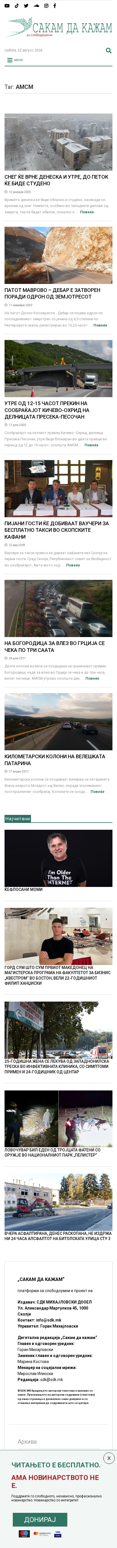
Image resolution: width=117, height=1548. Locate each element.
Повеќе (87, 212)
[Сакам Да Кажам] (58, 41)
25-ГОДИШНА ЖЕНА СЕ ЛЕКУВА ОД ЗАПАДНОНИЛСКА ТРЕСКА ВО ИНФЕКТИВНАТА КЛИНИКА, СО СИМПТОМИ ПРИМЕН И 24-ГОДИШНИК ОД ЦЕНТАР (57, 1066)
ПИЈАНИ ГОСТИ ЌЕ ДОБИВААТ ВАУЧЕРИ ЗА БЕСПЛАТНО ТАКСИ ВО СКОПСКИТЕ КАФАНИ (57, 530)
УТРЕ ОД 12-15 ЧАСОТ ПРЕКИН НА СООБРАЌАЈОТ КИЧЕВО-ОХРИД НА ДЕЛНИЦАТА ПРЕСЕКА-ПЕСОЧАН (47, 410)
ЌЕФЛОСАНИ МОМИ (24, 889)
